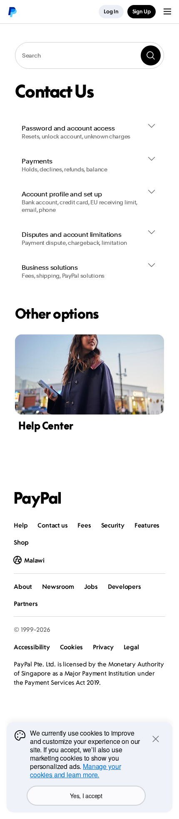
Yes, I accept (86, 795)
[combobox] (89, 55)
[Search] (151, 55)
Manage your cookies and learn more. (75, 770)
